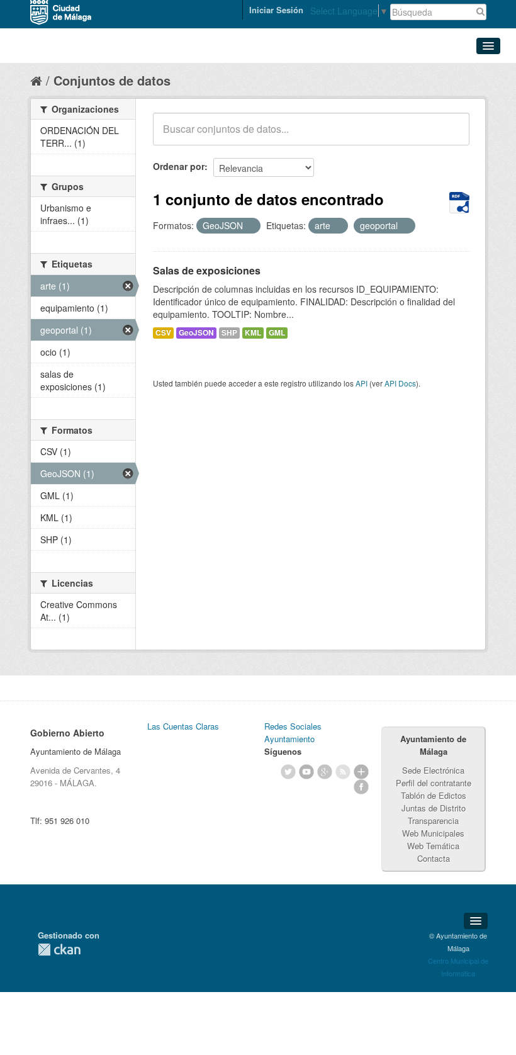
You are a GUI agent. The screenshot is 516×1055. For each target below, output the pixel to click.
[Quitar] (249, 226)
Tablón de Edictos (433, 795)
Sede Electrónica (433, 770)
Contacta (433, 858)
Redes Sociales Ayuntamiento (293, 732)
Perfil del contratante (433, 783)
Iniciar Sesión (276, 10)
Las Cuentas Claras (183, 726)
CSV (163, 332)
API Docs (400, 383)
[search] (451, 136)
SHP (229, 332)
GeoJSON (196, 332)
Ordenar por (179, 166)
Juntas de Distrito (433, 808)
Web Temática (433, 846)
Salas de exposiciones (207, 270)
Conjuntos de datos (112, 80)
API (361, 383)
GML (277, 332)
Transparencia (433, 821)
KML (253, 332)
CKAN (59, 949)
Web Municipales (433, 833)
